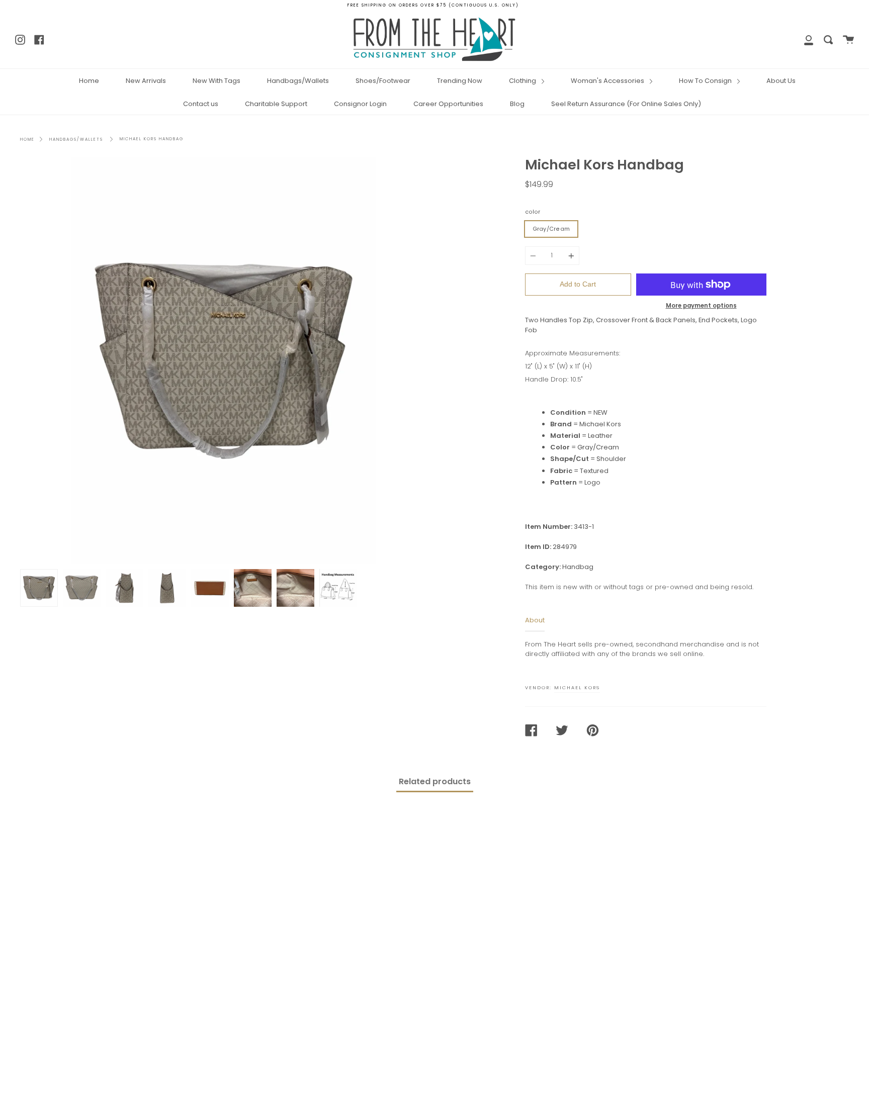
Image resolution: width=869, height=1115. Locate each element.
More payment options (701, 306)
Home (89, 80)
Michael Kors (577, 687)
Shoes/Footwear (383, 80)
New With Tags (216, 80)
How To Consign (706, 80)
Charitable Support (276, 104)
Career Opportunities (448, 104)
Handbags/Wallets (298, 80)
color (532, 212)
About (535, 620)
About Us (781, 80)
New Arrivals (146, 80)
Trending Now (459, 80)
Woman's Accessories (608, 80)
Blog (517, 104)
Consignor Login (360, 104)
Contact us (200, 104)
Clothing (523, 80)
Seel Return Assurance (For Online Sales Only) (626, 104)
